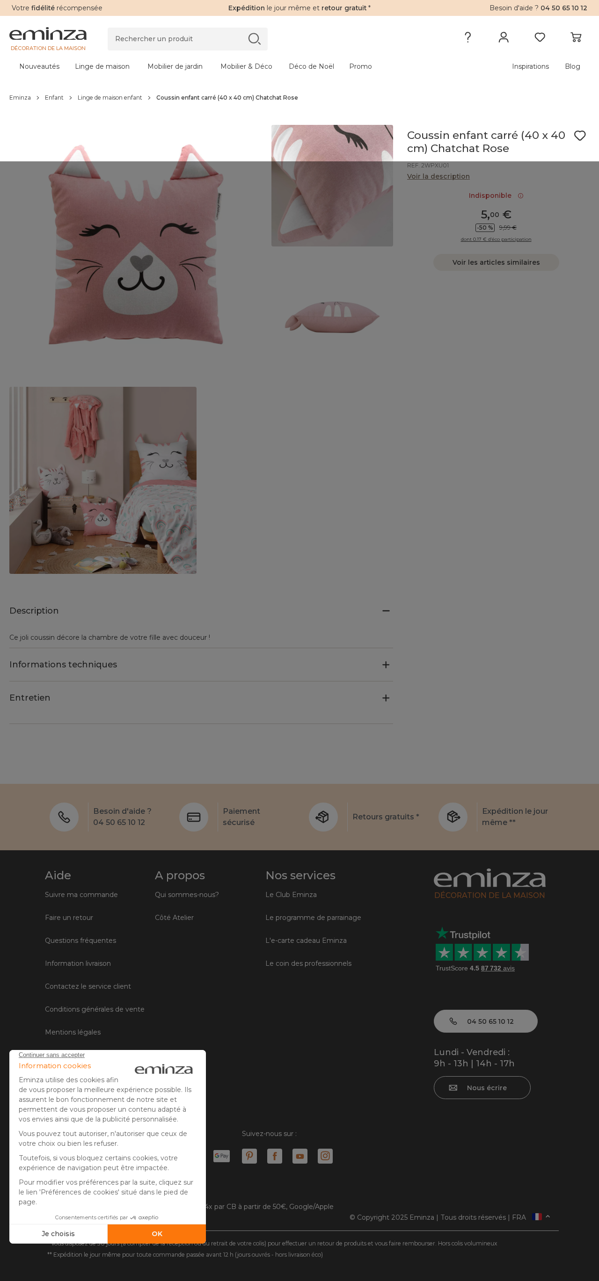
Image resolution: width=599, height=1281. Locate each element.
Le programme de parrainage (313, 917)
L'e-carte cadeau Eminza (306, 940)
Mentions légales (73, 1032)
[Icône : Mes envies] (580, 136)
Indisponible (492, 195)
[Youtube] (299, 1156)
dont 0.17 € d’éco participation (496, 239)
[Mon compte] (503, 39)
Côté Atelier (174, 917)
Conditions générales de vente (95, 1009)
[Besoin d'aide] (467, 39)
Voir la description (438, 176)
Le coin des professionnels (308, 963)
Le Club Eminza (291, 894)
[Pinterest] (249, 1156)
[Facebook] (274, 1156)
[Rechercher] (254, 38)
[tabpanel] (228, 66)
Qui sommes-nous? (187, 894)
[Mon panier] (576, 39)
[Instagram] (325, 1156)
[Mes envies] (539, 39)
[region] (299, 98)
